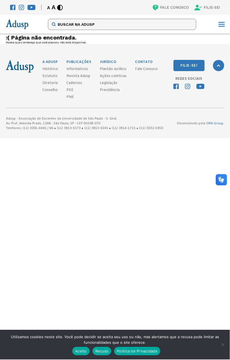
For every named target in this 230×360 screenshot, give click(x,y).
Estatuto (49, 76)
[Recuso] (223, 344)
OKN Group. (215, 123)
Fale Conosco (146, 69)
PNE (70, 97)
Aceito (81, 351)
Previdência (110, 90)
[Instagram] (21, 7)
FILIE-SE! (212, 7)
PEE (69, 90)
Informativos (77, 69)
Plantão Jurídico (113, 69)
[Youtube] (31, 7)
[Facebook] (12, 7)
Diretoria (50, 83)
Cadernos (74, 83)
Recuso (102, 351)
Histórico (50, 69)
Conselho (50, 90)
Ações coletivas (113, 76)
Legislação (108, 83)
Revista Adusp (78, 76)
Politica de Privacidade (137, 351)
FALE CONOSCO (174, 7)
